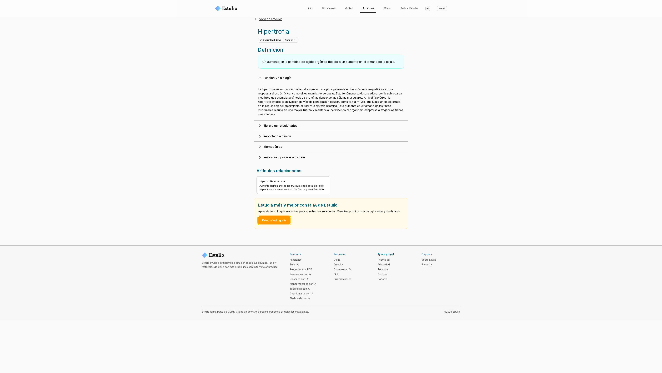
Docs (387, 8)
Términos (383, 269)
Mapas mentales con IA (303, 283)
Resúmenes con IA (300, 274)
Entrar (442, 8)
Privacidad (384, 264)
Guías (349, 8)
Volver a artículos (270, 19)
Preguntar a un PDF (301, 269)
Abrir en (289, 40)
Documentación (343, 269)
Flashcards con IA (300, 298)
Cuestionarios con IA (301, 293)
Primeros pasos (342, 279)
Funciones (329, 8)
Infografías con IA (300, 288)
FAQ (336, 274)
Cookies (382, 274)
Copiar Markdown (272, 40)
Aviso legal (384, 259)
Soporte (382, 279)
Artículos (368, 8)
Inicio (309, 8)
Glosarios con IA (299, 279)
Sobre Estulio (409, 8)
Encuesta (427, 264)
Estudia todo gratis (274, 220)
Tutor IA (294, 264)
